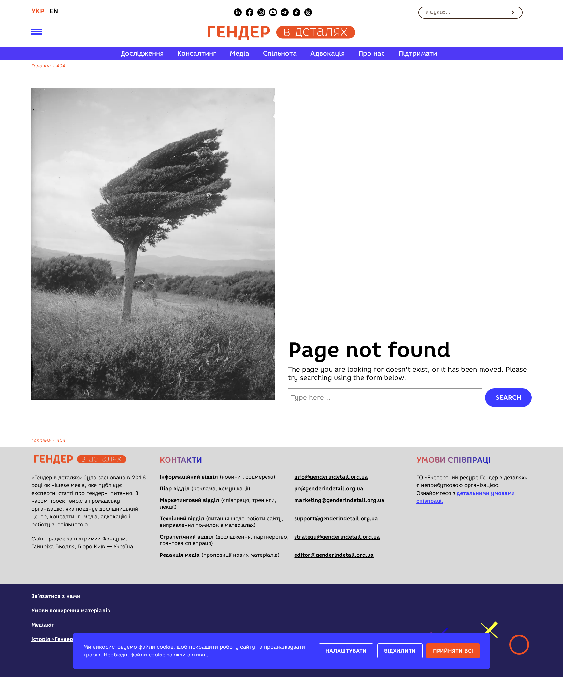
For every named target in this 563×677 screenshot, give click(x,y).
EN (54, 11)
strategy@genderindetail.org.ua (337, 537)
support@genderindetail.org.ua (336, 518)
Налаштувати (346, 651)
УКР (37, 11)
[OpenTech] (491, 600)
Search (508, 397)
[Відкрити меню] (36, 32)
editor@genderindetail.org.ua (334, 555)
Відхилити (400, 651)
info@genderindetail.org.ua (331, 477)
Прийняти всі (453, 651)
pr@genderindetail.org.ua (328, 488)
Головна (41, 66)
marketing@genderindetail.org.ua (339, 500)
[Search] (512, 12)
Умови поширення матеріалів (70, 610)
